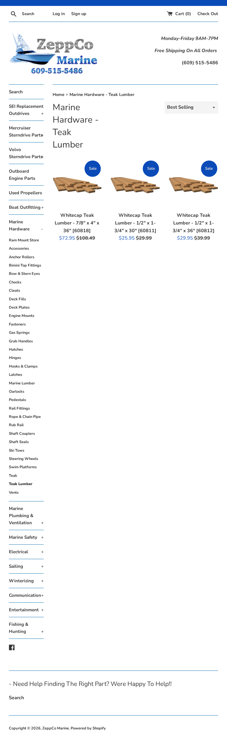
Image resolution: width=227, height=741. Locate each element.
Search (16, 92)
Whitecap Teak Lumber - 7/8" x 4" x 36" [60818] (77, 223)
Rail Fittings (19, 408)
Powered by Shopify (88, 728)
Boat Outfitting (26, 207)
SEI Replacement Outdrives (26, 109)
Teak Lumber (21, 484)
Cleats (14, 290)
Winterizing (26, 581)
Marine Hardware (26, 225)
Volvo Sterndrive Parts (26, 153)
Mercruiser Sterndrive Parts (26, 131)
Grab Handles (21, 341)
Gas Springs (19, 332)
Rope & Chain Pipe (25, 416)
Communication (26, 595)
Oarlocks (16, 391)
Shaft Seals (19, 442)
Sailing (26, 566)
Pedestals (17, 399)
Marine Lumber (22, 383)
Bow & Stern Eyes (24, 273)
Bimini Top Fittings (25, 265)
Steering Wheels (23, 458)
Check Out (207, 14)
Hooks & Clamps (23, 366)
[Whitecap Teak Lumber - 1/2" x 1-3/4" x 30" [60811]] (135, 184)
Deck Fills (17, 299)
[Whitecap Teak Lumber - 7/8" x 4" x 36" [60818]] (77, 184)
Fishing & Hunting (26, 627)
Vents (14, 492)
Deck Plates (19, 307)
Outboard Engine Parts (22, 174)
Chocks (15, 282)
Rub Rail (16, 425)
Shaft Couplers (22, 433)
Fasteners (17, 324)
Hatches (16, 349)
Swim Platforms (23, 467)
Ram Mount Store (24, 240)
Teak (13, 475)
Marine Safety (26, 537)
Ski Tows (16, 450)
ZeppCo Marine (55, 728)
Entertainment (26, 610)
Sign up (78, 14)
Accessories (19, 248)
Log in (59, 14)
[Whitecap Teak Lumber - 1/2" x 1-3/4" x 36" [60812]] (193, 184)
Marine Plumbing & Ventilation (26, 516)
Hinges (15, 357)
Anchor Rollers (21, 257)
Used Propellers (25, 193)
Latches (15, 374)
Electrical (26, 552)
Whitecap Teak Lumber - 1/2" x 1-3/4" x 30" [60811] (135, 223)
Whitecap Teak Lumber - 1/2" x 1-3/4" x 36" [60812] (194, 223)
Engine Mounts (21, 315)
